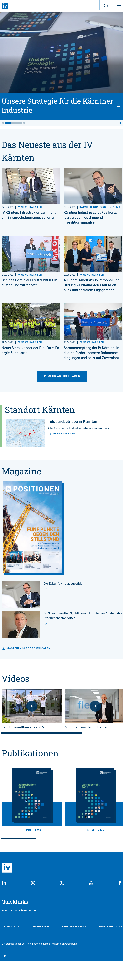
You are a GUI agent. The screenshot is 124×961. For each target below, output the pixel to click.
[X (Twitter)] (62, 883)
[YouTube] (90, 883)
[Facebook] (119, 883)
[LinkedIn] (4, 883)
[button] (3, 123)
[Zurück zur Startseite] (5, 6)
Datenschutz (11, 926)
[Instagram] (33, 883)
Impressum (41, 926)
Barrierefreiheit (74, 926)
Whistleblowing (110, 926)
